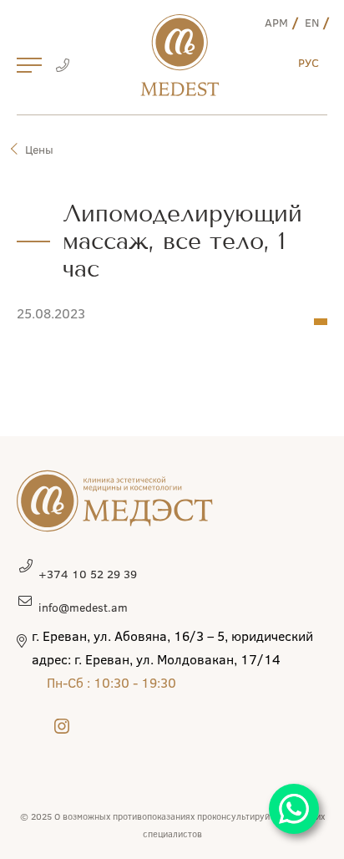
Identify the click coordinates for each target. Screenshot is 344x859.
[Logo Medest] (180, 55)
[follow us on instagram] (61, 725)
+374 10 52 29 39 (87, 574)
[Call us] (62, 67)
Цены (39, 149)
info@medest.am (83, 607)
